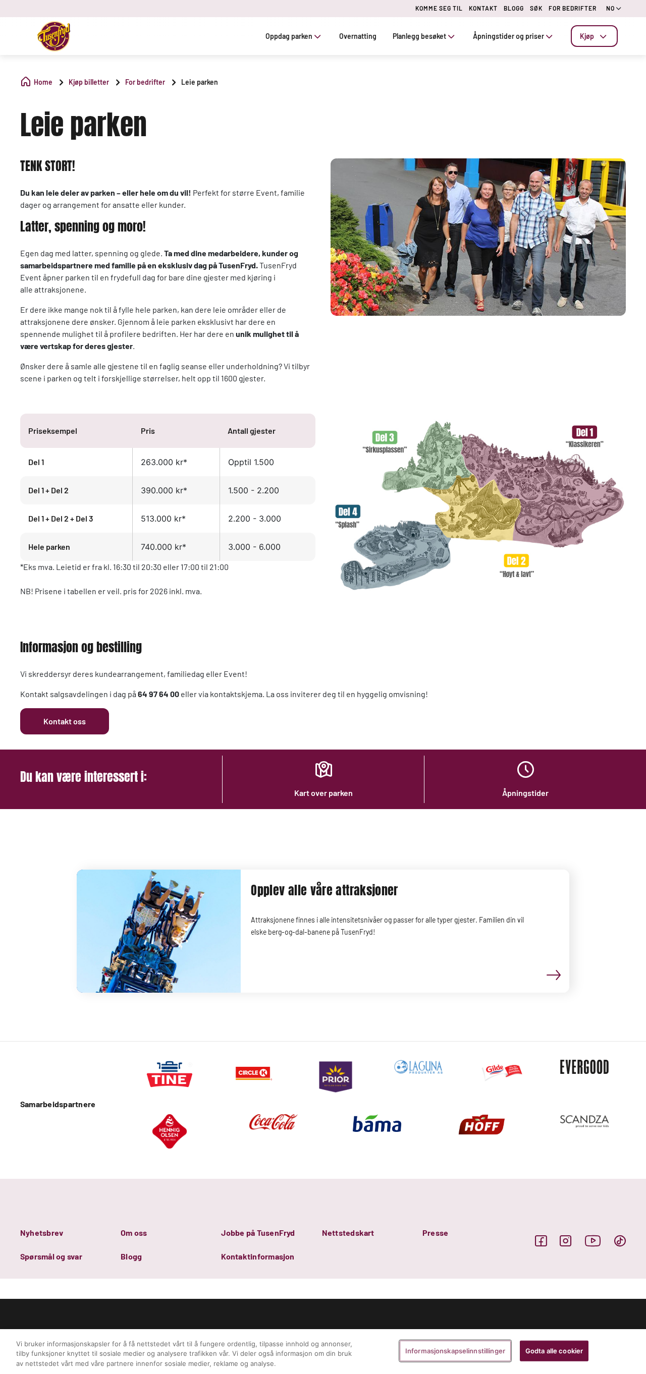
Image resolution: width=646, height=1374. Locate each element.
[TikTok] (620, 1240)
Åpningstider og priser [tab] (508, 36)
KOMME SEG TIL (439, 8)
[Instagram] (565, 1240)
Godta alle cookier (554, 1350)
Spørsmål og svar (51, 1256)
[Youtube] (593, 1240)
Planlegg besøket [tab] (419, 36)
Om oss (134, 1232)
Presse (435, 1232)
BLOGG (514, 8)
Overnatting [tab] (357, 36)
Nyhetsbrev (41, 1232)
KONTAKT (483, 8)
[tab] (594, 36)
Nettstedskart (348, 1232)
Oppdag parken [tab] (288, 36)
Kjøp (587, 36)
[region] (323, 1351)
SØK (536, 8)
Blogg (131, 1256)
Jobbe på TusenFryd (258, 1232)
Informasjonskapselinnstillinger (455, 1350)
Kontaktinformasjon (257, 1256)
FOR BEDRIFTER (573, 8)
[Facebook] (541, 1240)
